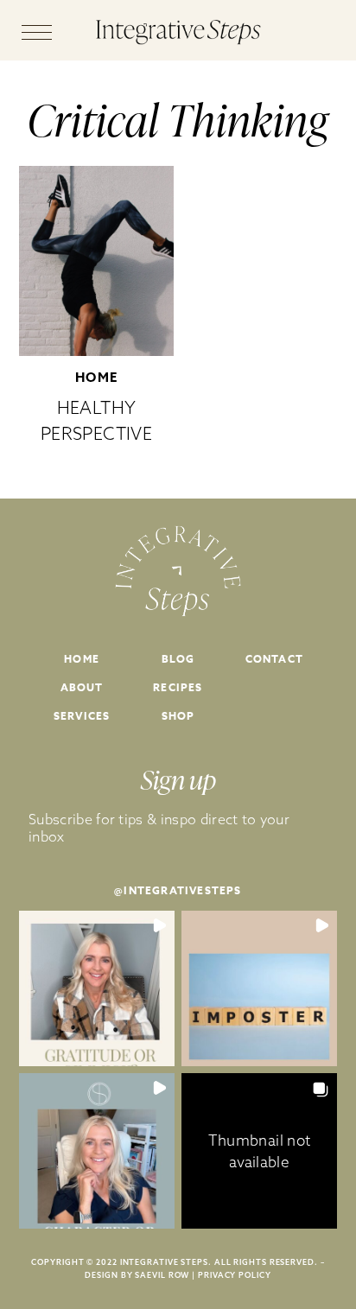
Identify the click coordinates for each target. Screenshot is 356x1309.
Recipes (177, 687)
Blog (178, 658)
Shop (178, 716)
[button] (97, 988)
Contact (274, 658)
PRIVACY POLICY (234, 1275)
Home (96, 377)
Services (82, 716)
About (82, 687)
